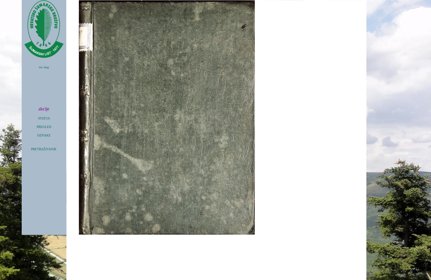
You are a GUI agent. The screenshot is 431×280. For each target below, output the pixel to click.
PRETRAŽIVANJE (44, 149)
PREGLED (44, 127)
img (46, 67)
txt (41, 67)
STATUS (44, 118)
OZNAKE (44, 135)
